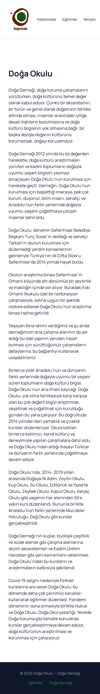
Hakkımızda (46, 19)
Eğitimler (69, 19)
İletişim (90, 19)
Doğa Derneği (68, 673)
